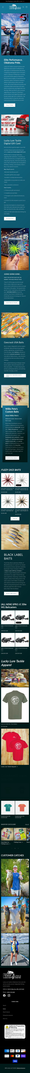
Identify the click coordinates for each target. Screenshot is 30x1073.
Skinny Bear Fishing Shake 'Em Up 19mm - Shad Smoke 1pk (7, 510)
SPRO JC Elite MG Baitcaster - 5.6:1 (21, 626)
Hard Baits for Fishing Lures (5, 843)
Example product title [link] (5, 798)
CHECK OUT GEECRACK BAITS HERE (13, 375)
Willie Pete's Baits (12, 458)
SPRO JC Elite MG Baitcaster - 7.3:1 (7, 626)
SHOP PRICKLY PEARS (11, 303)
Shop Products (6, 1012)
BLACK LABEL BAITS (11, 593)
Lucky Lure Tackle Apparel (8, 766)
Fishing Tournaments (8, 1015)
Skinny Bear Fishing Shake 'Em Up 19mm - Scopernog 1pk (7, 489)
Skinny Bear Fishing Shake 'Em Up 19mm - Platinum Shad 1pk (21, 489)
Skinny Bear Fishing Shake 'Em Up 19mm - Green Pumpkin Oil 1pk (21, 510)
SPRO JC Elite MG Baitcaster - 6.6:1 (7, 649)
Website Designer (21, 1068)
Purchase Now (10, 218)
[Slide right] (18, 848)
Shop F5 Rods (9, 105)
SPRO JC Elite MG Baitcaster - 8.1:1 (21, 649)
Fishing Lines (17, 842)
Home (4, 1008)
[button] (3, 7)
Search (4, 1005)
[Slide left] (11, 848)
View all (15, 518)
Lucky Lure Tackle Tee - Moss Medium (9, 724)
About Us (5, 1018)
